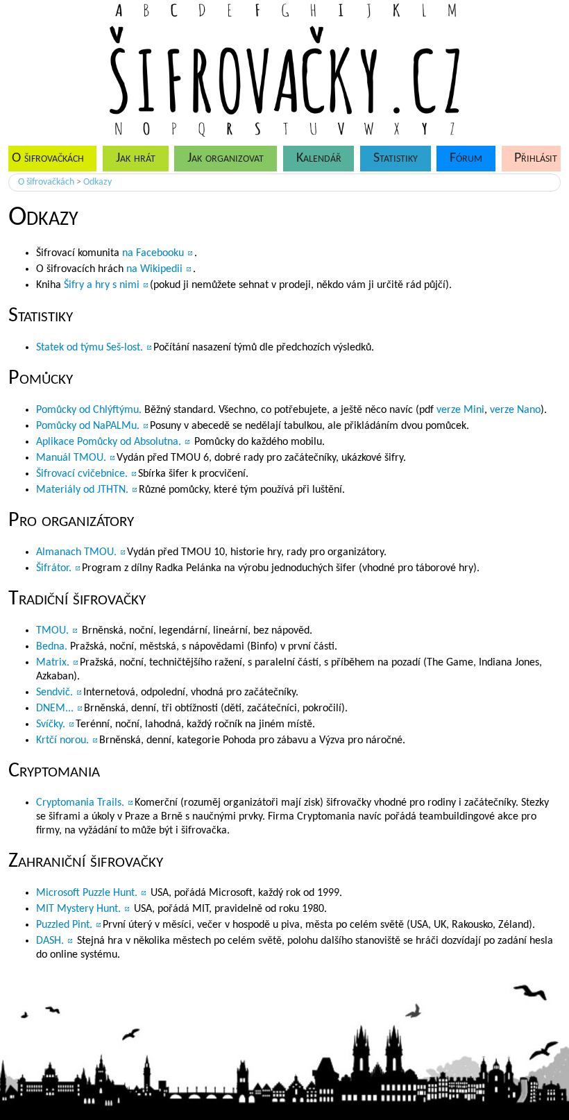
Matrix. (52, 662)
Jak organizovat (225, 158)
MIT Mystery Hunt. (78, 909)
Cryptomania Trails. (80, 802)
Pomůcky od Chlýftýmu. (89, 410)
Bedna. (51, 646)
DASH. (50, 941)
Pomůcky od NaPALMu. (87, 426)
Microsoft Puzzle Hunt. (86, 893)
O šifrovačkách (46, 182)
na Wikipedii (154, 269)
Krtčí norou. (62, 740)
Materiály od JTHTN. (82, 489)
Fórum (466, 158)
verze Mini (460, 410)
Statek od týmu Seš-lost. (89, 347)
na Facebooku (153, 253)
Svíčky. (50, 724)
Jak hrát (135, 158)
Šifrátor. (53, 568)
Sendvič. (54, 692)
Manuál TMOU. (71, 458)
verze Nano (515, 410)
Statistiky (395, 158)
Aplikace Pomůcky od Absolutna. (108, 442)
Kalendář (318, 158)
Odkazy (97, 182)
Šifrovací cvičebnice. (82, 474)
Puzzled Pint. (64, 925)
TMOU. (52, 630)
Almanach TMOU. (76, 552)
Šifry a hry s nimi (101, 285)
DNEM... (55, 708)
